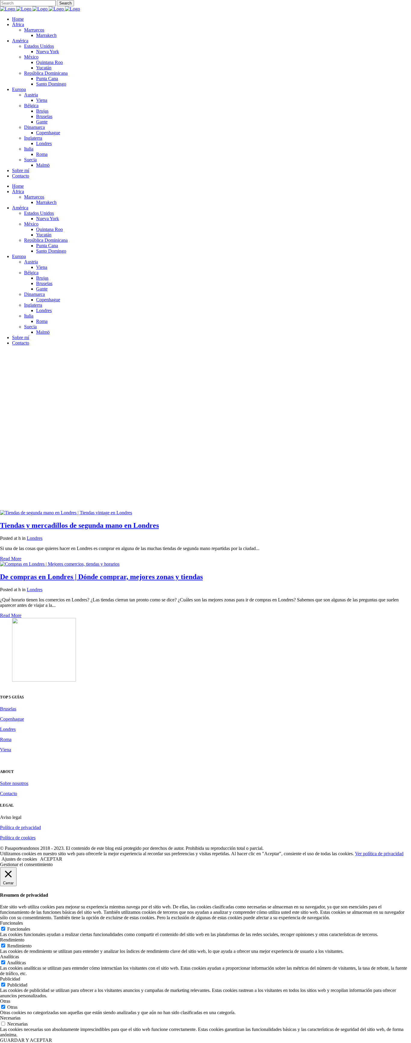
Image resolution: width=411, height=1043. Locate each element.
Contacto (8, 793)
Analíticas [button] (9, 956)
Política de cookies (18, 837)
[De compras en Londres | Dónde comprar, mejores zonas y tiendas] (59, 564)
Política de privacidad (20, 827)
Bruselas (8, 708)
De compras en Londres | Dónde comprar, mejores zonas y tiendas (101, 577)
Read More (10, 558)
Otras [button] (5, 1001)
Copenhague (12, 719)
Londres (34, 538)
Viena (5, 749)
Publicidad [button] (10, 978)
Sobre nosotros (14, 783)
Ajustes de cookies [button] (19, 859)
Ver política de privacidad (379, 853)
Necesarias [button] (10, 1017)
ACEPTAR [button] (51, 859)
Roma (5, 739)
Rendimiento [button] (12, 939)
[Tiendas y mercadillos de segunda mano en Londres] (66, 512)
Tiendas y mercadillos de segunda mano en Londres (79, 525)
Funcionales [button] (11, 923)
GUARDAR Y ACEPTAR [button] (26, 1040)
